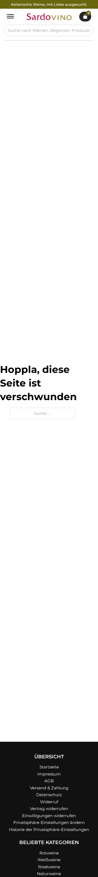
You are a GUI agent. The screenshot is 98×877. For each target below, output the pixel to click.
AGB (49, 780)
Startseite (49, 766)
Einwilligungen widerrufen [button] (49, 815)
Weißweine (49, 859)
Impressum (49, 774)
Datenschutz (49, 794)
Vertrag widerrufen (49, 808)
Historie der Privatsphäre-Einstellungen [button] (49, 829)
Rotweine (49, 852)
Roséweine (49, 866)
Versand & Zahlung (49, 787)
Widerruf (49, 801)
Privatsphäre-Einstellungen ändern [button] (49, 822)
